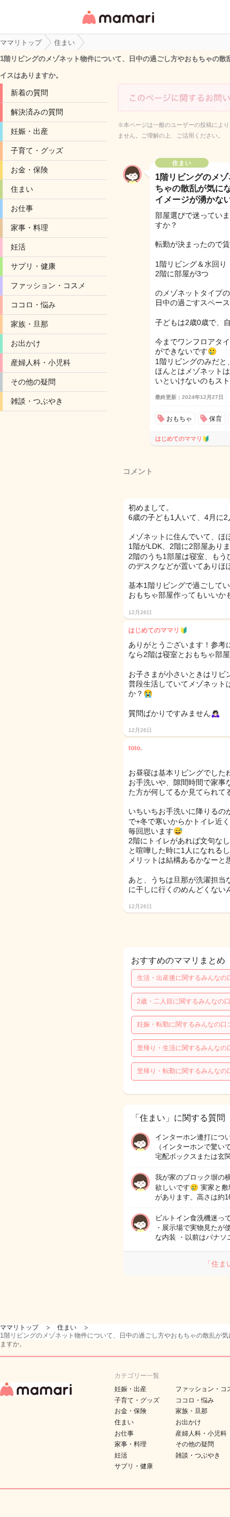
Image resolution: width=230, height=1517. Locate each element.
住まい (22, 189)
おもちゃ (179, 418)
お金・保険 (29, 169)
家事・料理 (29, 227)
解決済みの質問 (37, 112)
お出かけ (26, 343)
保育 (215, 418)
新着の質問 (29, 92)
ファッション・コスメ (48, 285)
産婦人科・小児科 (41, 362)
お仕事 (22, 208)
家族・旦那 (29, 324)
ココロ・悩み (33, 304)
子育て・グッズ (37, 150)
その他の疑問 (33, 382)
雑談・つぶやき (37, 401)
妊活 (18, 247)
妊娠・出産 (29, 131)
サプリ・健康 (33, 266)
